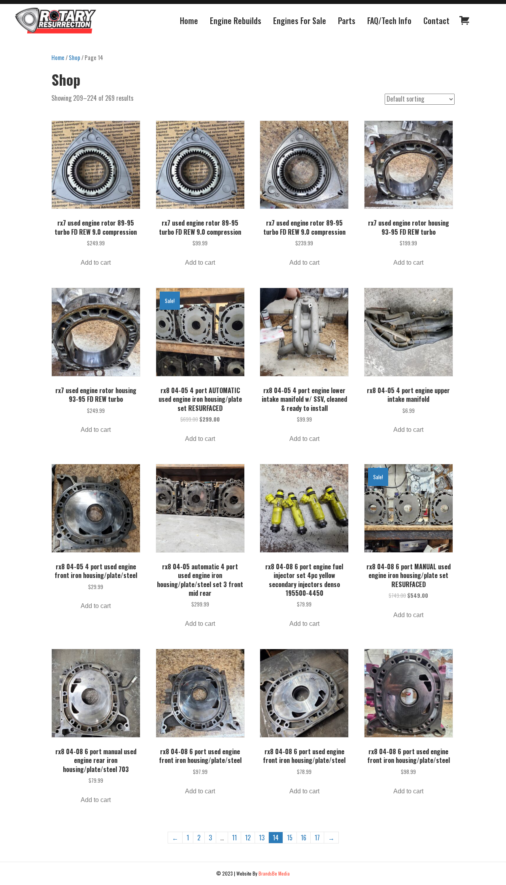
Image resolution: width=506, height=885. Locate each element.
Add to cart (96, 262)
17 (317, 837)
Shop (74, 57)
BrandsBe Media (274, 873)
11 (234, 837)
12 (248, 837)
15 (290, 837)
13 (261, 837)
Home (57, 57)
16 (303, 837)
